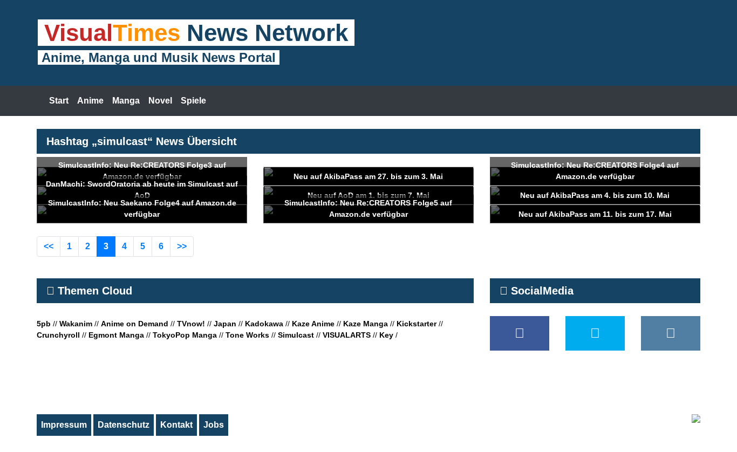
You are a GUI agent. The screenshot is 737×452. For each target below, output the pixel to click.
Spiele (193, 100)
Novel (160, 100)
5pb (44, 323)
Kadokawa (264, 323)
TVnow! (191, 323)
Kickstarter (416, 323)
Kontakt (176, 424)
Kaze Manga (365, 323)
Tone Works (247, 335)
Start (59, 100)
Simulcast (296, 335)
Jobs (213, 424)
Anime (90, 100)
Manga (126, 100)
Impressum (64, 424)
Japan (225, 323)
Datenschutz (123, 424)
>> (182, 246)
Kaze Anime (313, 323)
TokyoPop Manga (185, 335)
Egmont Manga (116, 335)
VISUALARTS (347, 335)
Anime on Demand (134, 323)
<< (48, 246)
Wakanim (75, 323)
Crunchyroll (58, 335)
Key (386, 335)
